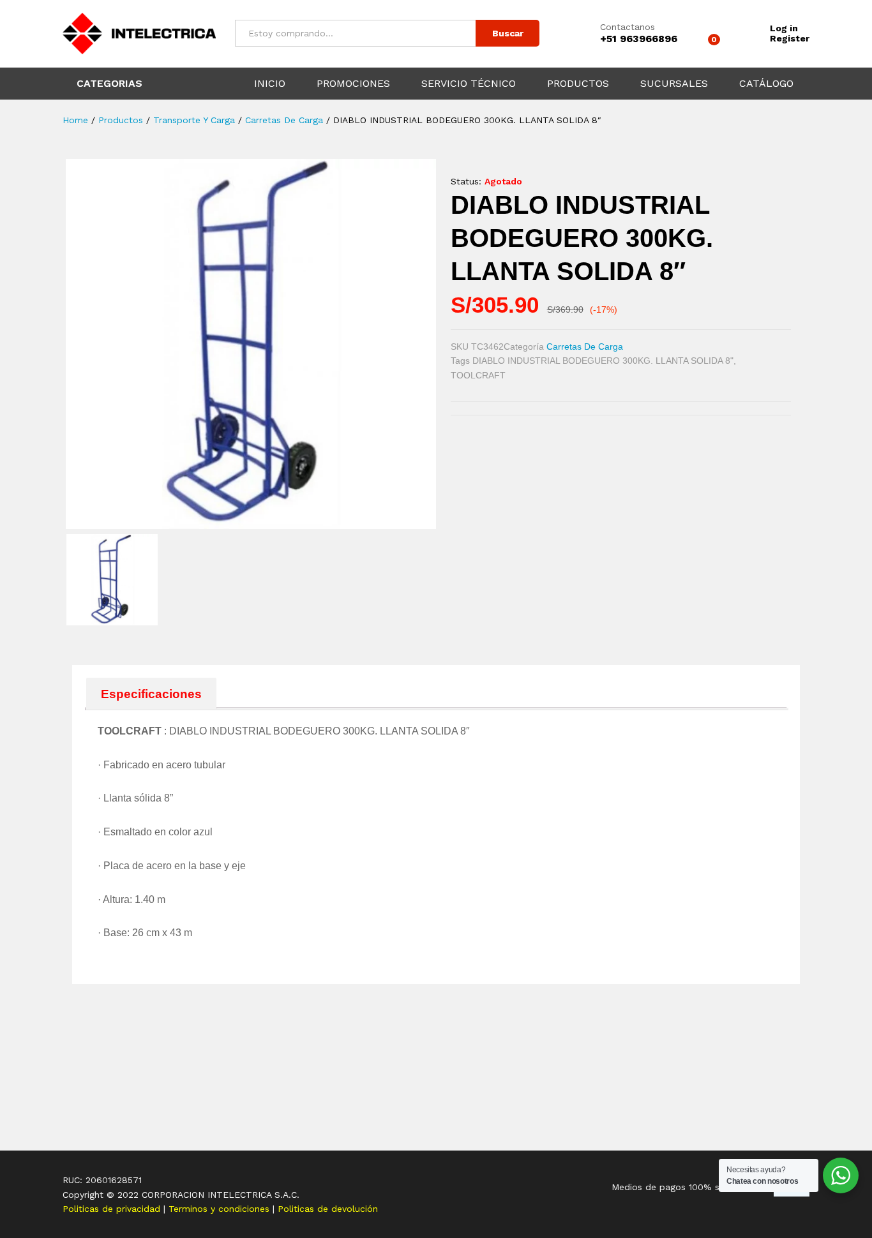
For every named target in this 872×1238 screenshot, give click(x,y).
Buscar (507, 33)
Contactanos (627, 27)
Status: (466, 181)
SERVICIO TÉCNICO (468, 83)
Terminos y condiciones (221, 1209)
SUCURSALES (674, 83)
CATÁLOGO (766, 83)
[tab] (151, 693)
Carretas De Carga (584, 346)
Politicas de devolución (328, 1209)
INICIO (269, 83)
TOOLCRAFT (478, 375)
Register (789, 38)
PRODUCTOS (578, 83)
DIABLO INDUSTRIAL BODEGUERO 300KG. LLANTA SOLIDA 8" (602, 360)
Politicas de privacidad (113, 1209)
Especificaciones (151, 694)
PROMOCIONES (353, 83)
